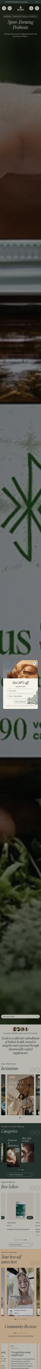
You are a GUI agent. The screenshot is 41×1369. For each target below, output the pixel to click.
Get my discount (20, 702)
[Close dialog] (34, 663)
